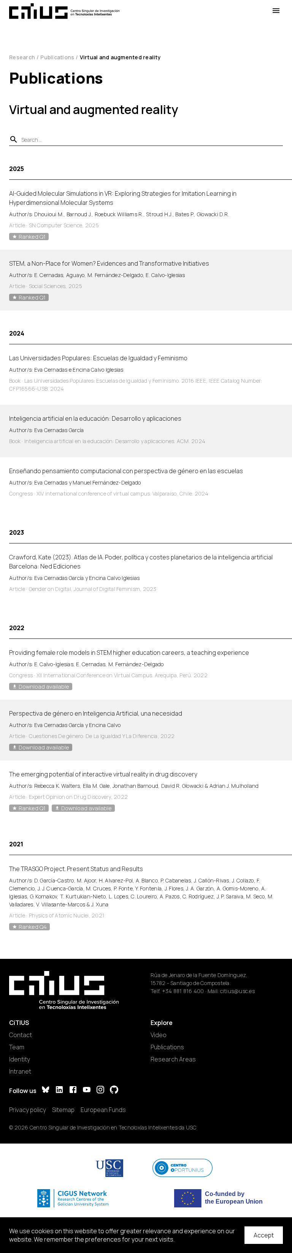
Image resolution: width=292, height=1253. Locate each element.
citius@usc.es (237, 991)
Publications (57, 57)
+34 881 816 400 (183, 991)
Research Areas (173, 1059)
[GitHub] (114, 1090)
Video (159, 1035)
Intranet (20, 1071)
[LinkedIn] (59, 1090)
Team (16, 1047)
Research (22, 57)
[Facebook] (73, 1090)
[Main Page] (64, 11)
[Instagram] (100, 1090)
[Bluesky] (45, 1090)
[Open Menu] (276, 11)
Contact (20, 1035)
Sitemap (63, 1110)
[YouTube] (86, 1090)
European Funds (103, 1110)
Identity (19, 1059)
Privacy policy (27, 1110)
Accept (264, 1235)
